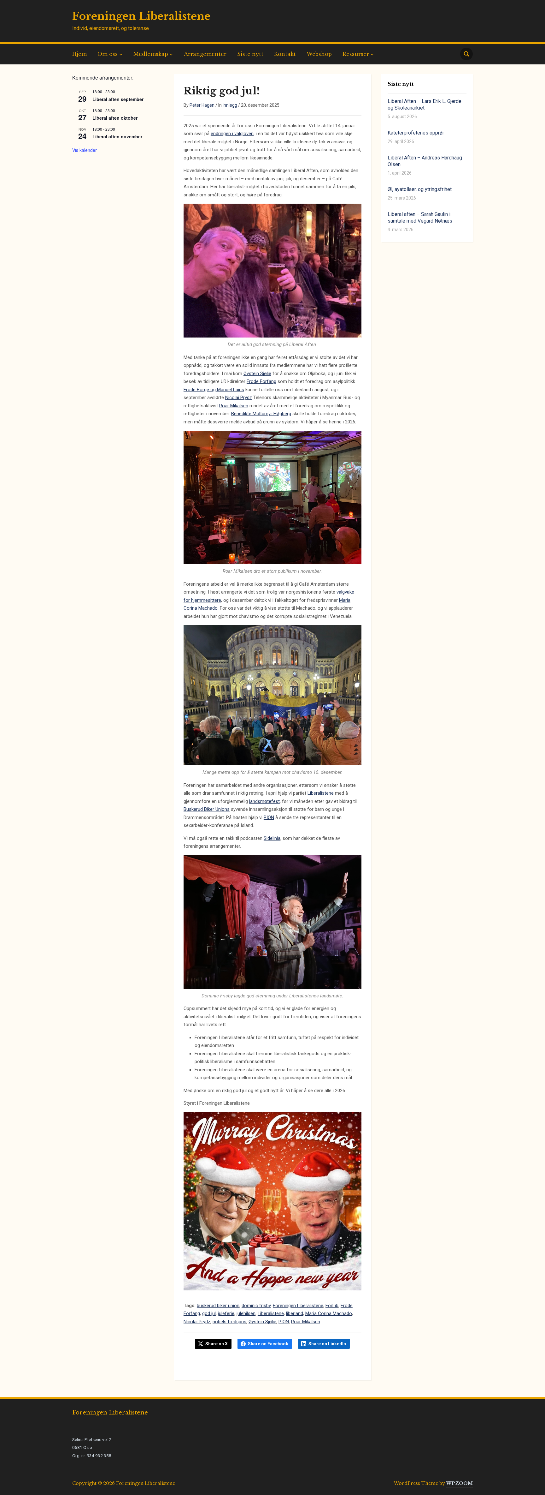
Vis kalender (84, 150)
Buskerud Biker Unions (207, 809)
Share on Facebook (268, 1343)
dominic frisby (256, 1305)
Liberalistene (321, 793)
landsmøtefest (264, 801)
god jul (209, 1313)
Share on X (216, 1343)
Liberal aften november (117, 136)
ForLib (331, 1305)
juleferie (226, 1313)
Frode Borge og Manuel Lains (214, 389)
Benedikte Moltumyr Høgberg (261, 413)
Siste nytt (250, 54)
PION (269, 817)
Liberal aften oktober (115, 118)
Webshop (319, 54)
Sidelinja (272, 838)
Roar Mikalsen (233, 406)
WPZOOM (459, 1483)
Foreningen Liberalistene (141, 16)
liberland (294, 1313)
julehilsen (246, 1313)
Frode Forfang (261, 381)
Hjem (79, 54)
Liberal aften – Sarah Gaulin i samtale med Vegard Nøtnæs (420, 217)
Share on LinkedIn (327, 1343)
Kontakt (285, 54)
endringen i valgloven (232, 133)
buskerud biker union (218, 1305)
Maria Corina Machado (328, 1313)
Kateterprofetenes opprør (416, 133)
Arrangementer (205, 54)
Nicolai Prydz (238, 397)
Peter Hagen (202, 105)
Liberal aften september (118, 99)
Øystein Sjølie (257, 373)
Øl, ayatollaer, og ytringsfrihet (420, 189)
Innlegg (230, 105)
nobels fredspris (229, 1322)
